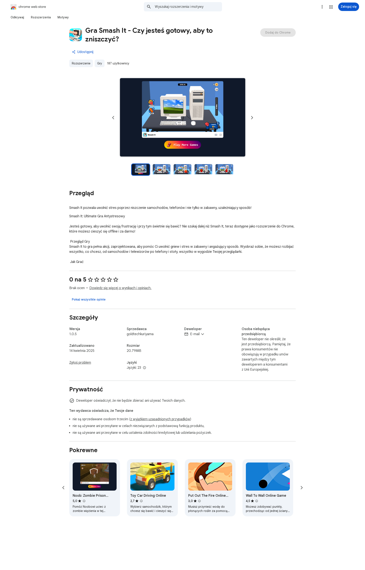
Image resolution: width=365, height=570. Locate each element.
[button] (331, 7)
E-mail (195, 334)
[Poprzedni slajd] (113, 117)
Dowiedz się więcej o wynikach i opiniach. (120, 288)
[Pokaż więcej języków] (144, 367)
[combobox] (188, 6)
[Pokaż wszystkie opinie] (88, 299)
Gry (99, 63)
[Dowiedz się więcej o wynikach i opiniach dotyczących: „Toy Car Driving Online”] (141, 501)
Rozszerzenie (81, 63)
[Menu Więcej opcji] (322, 7)
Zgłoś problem (80, 363)
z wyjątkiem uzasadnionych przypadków (160, 419)
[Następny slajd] (252, 117)
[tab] (17, 17)
